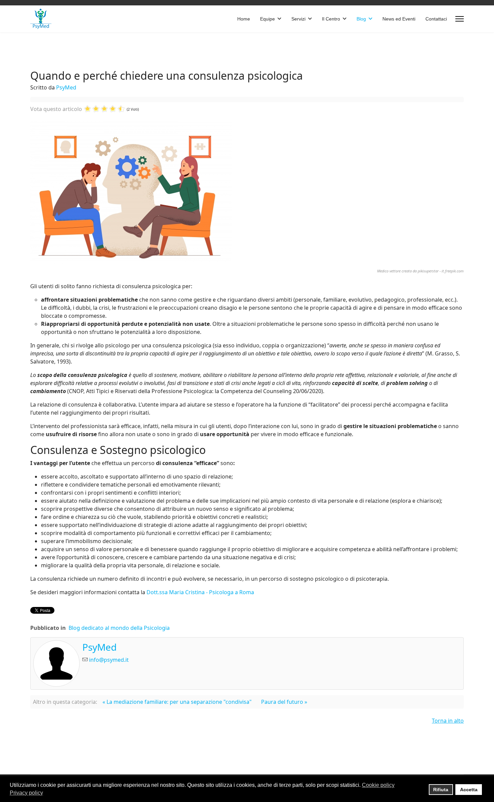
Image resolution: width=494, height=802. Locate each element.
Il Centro (331, 19)
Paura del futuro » (284, 701)
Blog (361, 19)
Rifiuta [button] (440, 789)
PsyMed (66, 87)
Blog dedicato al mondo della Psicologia (119, 628)
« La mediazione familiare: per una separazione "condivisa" (177, 701)
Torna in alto (448, 720)
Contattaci (436, 19)
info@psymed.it (109, 659)
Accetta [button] (469, 789)
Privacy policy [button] (26, 793)
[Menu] (459, 18)
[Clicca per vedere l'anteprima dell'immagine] (247, 193)
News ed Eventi (398, 19)
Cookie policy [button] (378, 785)
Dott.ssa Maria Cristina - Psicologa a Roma (200, 592)
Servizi (298, 19)
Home (243, 19)
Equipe (267, 19)
